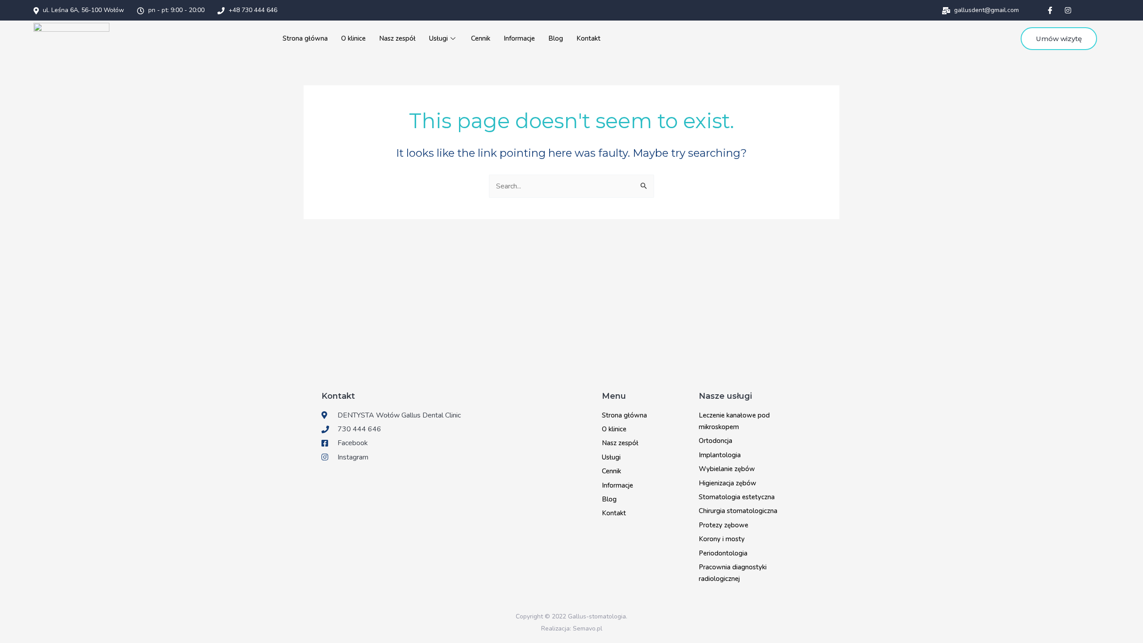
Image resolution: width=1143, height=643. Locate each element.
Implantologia (720, 455)
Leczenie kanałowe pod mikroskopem (734, 421)
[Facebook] (1050, 10)
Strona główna (305, 38)
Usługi (438, 38)
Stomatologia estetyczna (737, 497)
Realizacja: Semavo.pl (571, 628)
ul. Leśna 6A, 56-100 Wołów (82, 10)
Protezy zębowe (723, 525)
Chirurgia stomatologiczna (738, 510)
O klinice (353, 38)
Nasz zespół (397, 38)
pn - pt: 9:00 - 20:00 (175, 10)
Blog (555, 38)
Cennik (480, 38)
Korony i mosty (722, 538)
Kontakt (588, 38)
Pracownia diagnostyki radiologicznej (733, 573)
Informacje (519, 38)
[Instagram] (1068, 10)
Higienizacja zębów (727, 483)
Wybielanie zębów (727, 468)
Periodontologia (723, 553)
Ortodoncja (715, 440)
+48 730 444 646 (252, 10)
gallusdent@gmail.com (985, 10)
